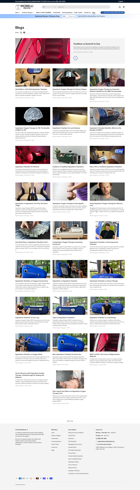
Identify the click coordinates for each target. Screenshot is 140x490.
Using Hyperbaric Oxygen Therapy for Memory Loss (106, 204)
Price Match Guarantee (74, 450)
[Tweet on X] (21, 32)
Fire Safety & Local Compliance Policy (78, 473)
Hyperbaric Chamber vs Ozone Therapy (104, 281)
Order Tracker (78, 12)
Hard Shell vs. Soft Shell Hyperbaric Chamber (31, 89)
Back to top (70, 421)
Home (17, 12)
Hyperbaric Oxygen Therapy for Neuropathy (68, 203)
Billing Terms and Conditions (75, 432)
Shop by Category (27, 12)
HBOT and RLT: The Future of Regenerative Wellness (105, 355)
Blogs (93, 12)
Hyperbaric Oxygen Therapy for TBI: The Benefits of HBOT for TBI (32, 129)
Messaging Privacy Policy (75, 444)
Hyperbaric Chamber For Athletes (27, 167)
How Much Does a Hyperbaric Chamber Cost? (31, 242)
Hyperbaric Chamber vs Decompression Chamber (104, 243)
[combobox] (75, 7)
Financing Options (67, 12)
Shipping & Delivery (73, 462)
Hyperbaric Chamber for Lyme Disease (66, 128)
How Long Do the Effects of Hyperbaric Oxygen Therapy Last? (69, 392)
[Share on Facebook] (24, 32)
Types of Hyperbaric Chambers (64, 318)
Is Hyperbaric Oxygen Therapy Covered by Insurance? (68, 243)
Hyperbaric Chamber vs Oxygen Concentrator (31, 281)
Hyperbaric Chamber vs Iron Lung (27, 318)
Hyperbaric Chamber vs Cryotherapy (103, 318)
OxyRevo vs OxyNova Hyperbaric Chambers (68, 167)
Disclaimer (71, 438)
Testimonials (56, 12)
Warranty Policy (72, 467)
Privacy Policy (72, 453)
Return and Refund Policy (75, 459)
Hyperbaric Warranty (74, 470)
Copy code (72, 16)
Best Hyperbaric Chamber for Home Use (67, 354)
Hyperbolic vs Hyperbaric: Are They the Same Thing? (31, 204)
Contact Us (87, 12)
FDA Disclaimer (72, 441)
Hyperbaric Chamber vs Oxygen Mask (28, 354)
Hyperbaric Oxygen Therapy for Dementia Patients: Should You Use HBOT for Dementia (105, 90)
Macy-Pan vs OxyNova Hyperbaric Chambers (106, 167)
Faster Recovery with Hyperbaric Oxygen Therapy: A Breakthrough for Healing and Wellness (29, 375)
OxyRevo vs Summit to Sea (87, 43)
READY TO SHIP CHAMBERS (43, 12)
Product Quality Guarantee (75, 456)
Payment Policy (72, 447)
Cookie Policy (71, 435)
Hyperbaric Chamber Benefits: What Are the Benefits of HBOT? (105, 129)
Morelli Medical (22, 484)
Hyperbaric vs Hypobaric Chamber (65, 281)
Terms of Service (72, 465)
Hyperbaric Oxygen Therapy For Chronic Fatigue (70, 89)
